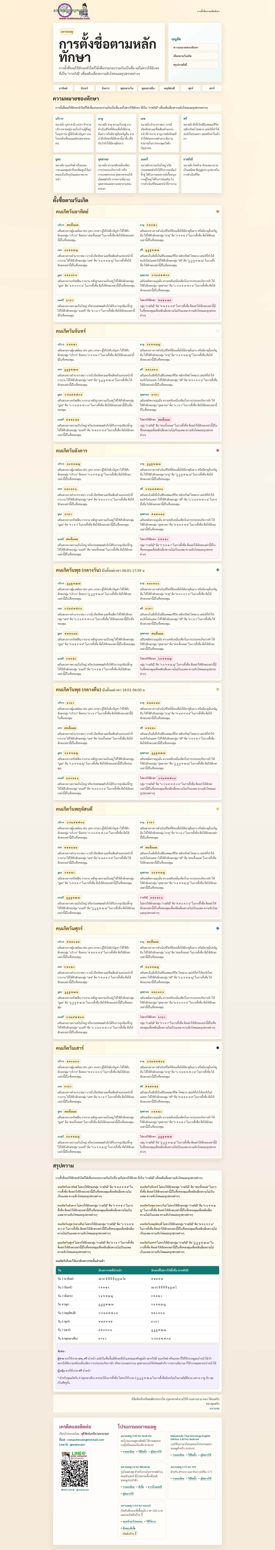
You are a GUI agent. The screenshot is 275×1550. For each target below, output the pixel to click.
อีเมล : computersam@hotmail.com (81, 1439)
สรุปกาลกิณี (180, 64)
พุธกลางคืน (148, 88)
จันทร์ (84, 88)
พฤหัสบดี (169, 88)
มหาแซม (215, 1408)
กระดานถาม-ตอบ (198, 1399)
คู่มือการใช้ (156, 1451)
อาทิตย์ (63, 88)
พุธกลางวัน (126, 88)
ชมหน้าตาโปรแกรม (132, 1521)
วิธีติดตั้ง (142, 1451)
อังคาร (105, 88)
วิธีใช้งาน (151, 1521)
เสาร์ (212, 88)
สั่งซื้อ (141, 1486)
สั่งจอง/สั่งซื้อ (129, 1528)
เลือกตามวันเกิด (182, 56)
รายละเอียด (128, 1451)
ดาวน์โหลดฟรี (155, 1486)
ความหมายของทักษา (185, 47)
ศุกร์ (190, 88)
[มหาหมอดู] (71, 11)
